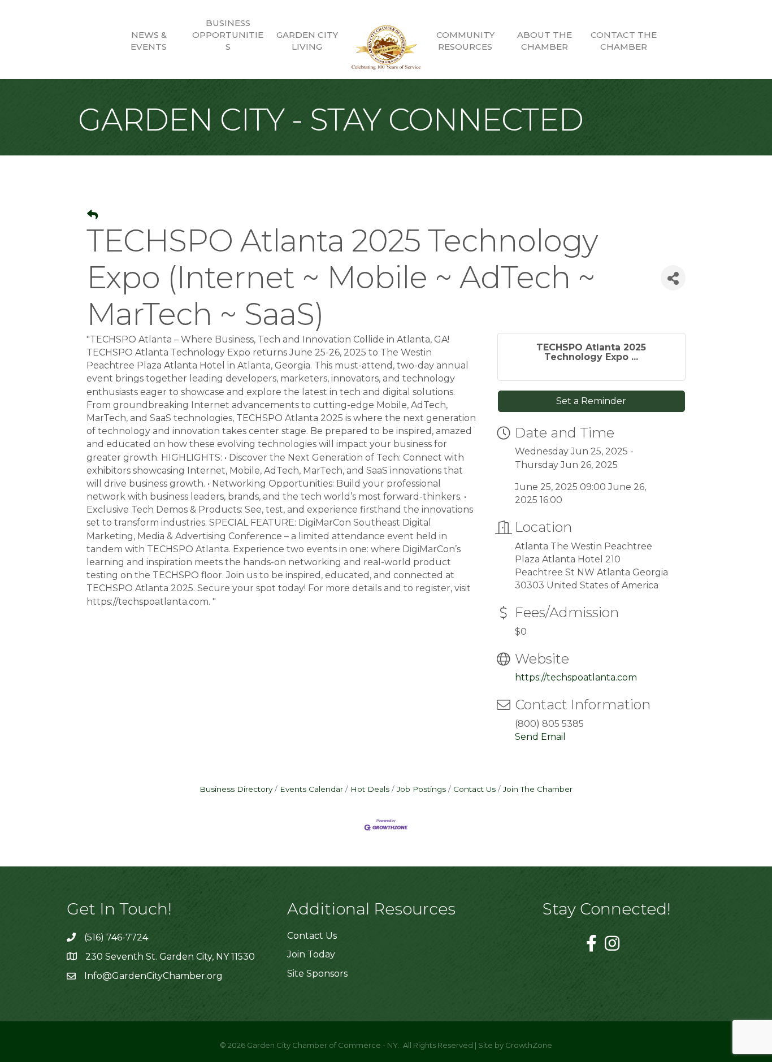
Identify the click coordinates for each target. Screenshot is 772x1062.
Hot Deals (369, 789)
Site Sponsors (317, 973)
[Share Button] (673, 278)
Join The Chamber (538, 789)
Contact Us (474, 789)
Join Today (311, 954)
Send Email (540, 736)
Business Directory (235, 789)
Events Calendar (311, 789)
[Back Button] (92, 215)
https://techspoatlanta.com (576, 677)
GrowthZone (528, 1045)
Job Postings (421, 789)
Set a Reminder (591, 401)
